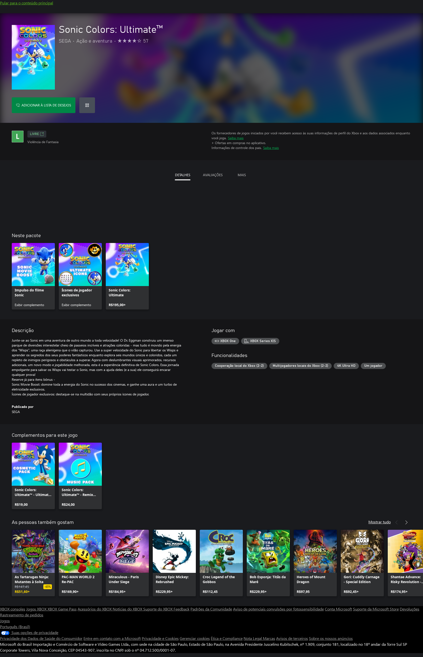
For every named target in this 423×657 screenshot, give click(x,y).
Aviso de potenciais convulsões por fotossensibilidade (278, 608)
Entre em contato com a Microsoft (112, 638)
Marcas (269, 638)
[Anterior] (396, 522)
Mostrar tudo (379, 521)
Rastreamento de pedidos (21, 614)
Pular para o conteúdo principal (26, 2)
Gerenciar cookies (195, 638)
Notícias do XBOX (128, 608)
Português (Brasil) (15, 626)
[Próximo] (406, 522)
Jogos (5, 620)
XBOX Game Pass (62, 608)
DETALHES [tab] (182, 175)
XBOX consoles (12, 608)
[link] (33, 276)
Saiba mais (236, 138)
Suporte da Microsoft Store (376, 608)
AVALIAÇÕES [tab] (213, 175)
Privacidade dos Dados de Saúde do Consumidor (41, 638)
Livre (34, 134)
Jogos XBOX (36, 608)
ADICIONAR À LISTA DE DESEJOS (46, 105)
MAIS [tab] (242, 175)
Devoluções (409, 608)
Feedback (181, 608)
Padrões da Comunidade (211, 608)
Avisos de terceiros (292, 638)
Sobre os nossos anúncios (331, 638)
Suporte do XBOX (158, 608)
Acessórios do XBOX (95, 608)
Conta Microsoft (338, 608)
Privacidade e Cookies (160, 638)
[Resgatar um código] (87, 105)
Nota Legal (253, 638)
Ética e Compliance (227, 638)
